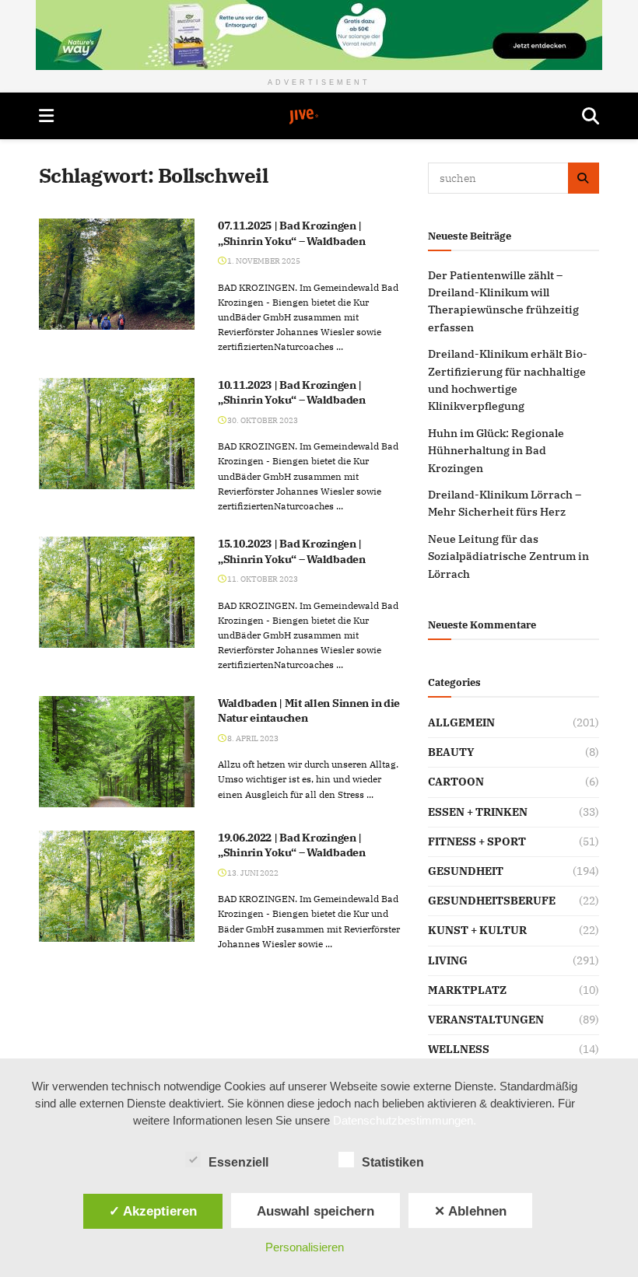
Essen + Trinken (478, 812)
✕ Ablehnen (470, 1211)
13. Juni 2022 (252, 873)
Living (448, 960)
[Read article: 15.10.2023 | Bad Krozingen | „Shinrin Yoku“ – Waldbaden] (117, 592)
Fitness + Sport (477, 841)
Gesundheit (465, 871)
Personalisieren (304, 1247)
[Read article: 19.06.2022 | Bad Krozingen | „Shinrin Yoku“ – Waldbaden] (117, 886)
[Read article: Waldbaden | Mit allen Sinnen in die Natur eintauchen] (117, 751)
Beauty (451, 752)
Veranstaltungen (486, 1020)
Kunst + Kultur (477, 930)
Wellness (458, 1049)
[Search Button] (590, 116)
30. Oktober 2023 (262, 420)
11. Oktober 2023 (262, 579)
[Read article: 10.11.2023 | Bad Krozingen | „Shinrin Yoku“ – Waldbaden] (117, 433)
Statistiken (393, 1162)
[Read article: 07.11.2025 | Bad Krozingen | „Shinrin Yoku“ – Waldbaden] (117, 274)
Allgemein (461, 722)
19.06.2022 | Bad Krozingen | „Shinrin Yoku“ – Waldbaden (292, 845)
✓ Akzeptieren (153, 1211)
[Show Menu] (46, 116)
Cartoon (456, 782)
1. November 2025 (263, 261)
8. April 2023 (252, 738)
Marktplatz (467, 990)
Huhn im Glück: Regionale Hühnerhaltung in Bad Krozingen (496, 450)
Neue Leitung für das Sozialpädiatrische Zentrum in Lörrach (508, 556)
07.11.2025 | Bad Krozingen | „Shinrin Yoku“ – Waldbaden (292, 233)
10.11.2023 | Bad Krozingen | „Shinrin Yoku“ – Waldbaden (292, 393)
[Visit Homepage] (318, 116)
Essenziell (238, 1162)
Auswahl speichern (315, 1211)
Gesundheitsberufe (492, 901)
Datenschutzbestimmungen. (404, 1120)
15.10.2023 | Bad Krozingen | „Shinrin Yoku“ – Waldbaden (292, 551)
